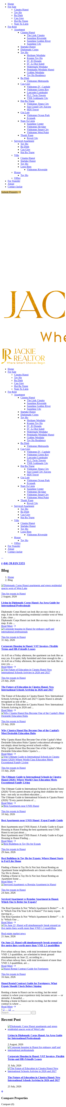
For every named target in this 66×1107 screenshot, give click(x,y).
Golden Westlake (35, 72)
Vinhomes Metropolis (38, 81)
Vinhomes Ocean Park (38, 115)
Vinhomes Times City (38, 103)
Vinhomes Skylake (36, 126)
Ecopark (31, 118)
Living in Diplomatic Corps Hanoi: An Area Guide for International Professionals (35, 1037)
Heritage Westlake (36, 55)
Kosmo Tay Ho (35, 58)
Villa (16, 155)
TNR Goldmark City (37, 98)
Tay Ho (18, 12)
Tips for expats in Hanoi (13, 593)
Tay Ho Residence (36, 75)
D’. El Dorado (34, 61)
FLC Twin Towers (36, 95)
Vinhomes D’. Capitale (38, 86)
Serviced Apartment (24, 141)
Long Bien (26, 166)
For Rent (12, 26)
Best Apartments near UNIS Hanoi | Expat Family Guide (32, 820)
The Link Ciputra (36, 35)
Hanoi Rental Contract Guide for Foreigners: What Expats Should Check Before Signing (29, 985)
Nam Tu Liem (21, 24)
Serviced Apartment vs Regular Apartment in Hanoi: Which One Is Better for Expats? (30, 900)
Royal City (32, 138)
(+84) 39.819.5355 (13, 563)
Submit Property (9, 192)
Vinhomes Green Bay (38, 89)
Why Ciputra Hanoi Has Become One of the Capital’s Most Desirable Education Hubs (30, 732)
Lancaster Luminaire (37, 92)
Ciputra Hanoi (21, 9)
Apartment (19, 29)
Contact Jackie (15, 186)
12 (9, 1009)
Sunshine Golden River (39, 41)
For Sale (12, 6)
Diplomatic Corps (29, 49)
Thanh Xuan (27, 135)
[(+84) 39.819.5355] (2, 557)
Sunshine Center (35, 123)
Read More (7, 626)
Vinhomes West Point (38, 132)
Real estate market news (13, 933)
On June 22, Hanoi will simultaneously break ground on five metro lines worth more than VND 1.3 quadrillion (31, 944)
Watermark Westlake (37, 66)
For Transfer (14, 181)
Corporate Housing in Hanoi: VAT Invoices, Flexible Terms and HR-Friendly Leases (29, 647)
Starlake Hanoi (28, 46)
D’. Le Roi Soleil (35, 64)
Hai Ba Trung (21, 21)
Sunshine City (34, 44)
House (17, 172)
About (11, 183)
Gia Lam (25, 112)
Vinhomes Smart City (38, 129)
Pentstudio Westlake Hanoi (40, 69)
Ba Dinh (18, 15)
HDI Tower (33, 109)
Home (11, 4)
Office (17, 178)
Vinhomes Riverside (37, 169)
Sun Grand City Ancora (39, 106)
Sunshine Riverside (36, 38)
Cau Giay (19, 18)
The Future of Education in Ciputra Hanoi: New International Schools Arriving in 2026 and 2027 (27, 688)
